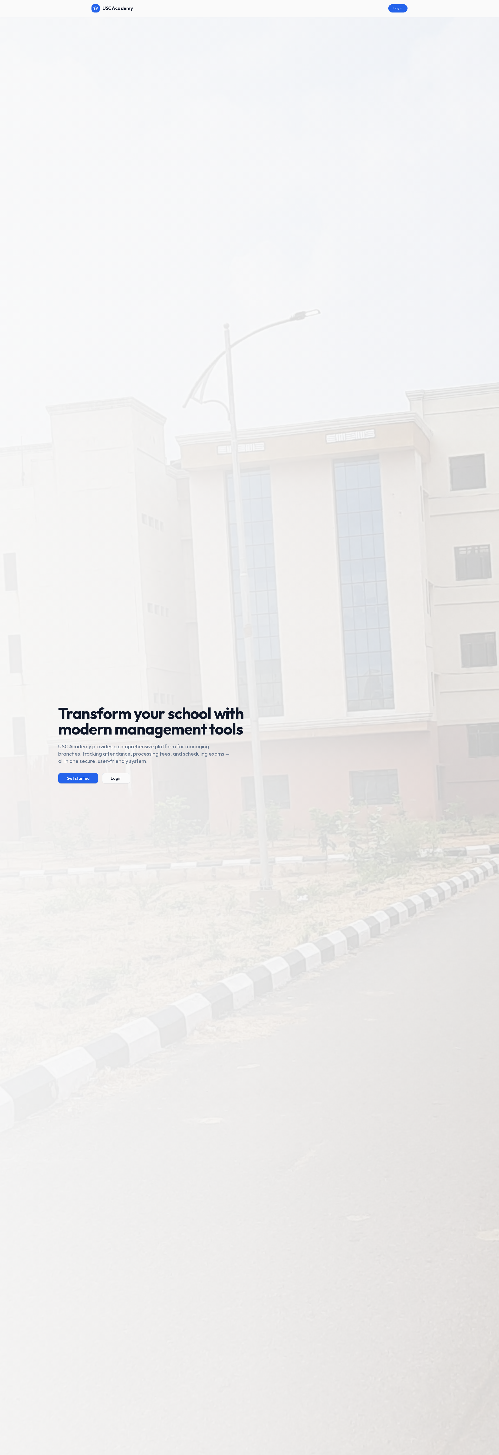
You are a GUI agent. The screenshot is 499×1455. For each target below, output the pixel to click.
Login (116, 778)
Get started (78, 778)
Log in (397, 8)
